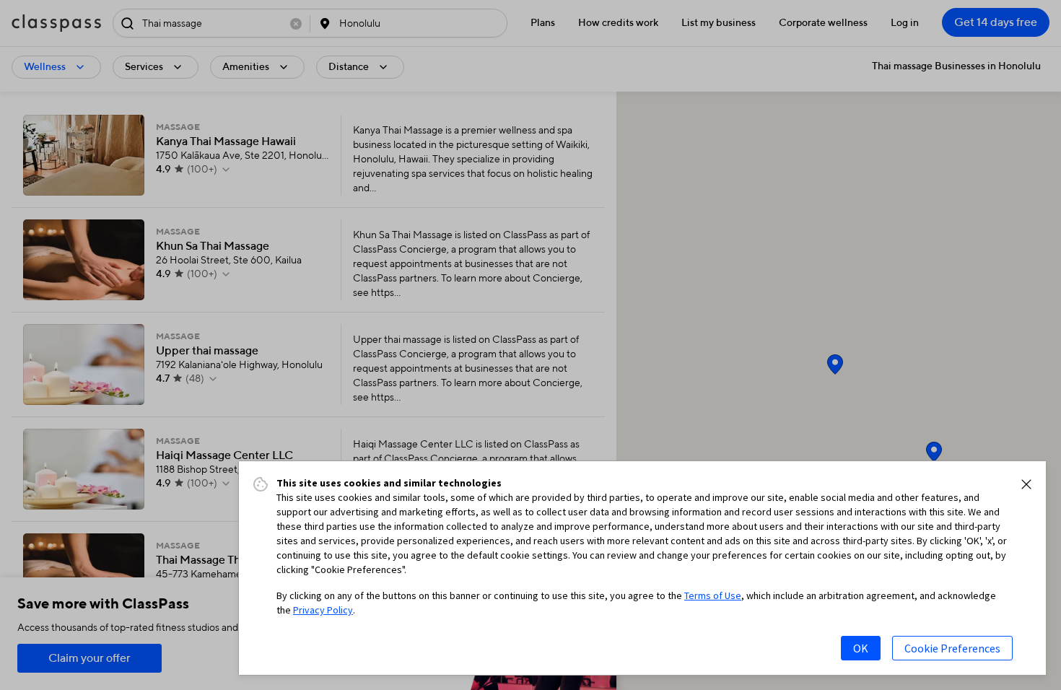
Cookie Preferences (952, 648)
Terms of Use (712, 595)
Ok (860, 648)
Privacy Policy (323, 609)
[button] (1026, 484)
